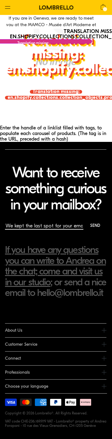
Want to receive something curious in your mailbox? (55, 188)
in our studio (27, 282)
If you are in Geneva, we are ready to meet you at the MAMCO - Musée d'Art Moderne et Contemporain (51, 25)
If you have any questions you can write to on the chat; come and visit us (55, 260)
